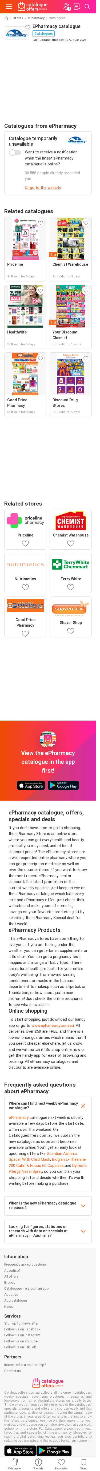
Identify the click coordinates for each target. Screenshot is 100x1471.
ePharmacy (36, 18)
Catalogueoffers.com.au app (26, 1288)
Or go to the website (43, 187)
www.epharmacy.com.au (52, 1025)
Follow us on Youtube (21, 1341)
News (8, 1307)
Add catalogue (15, 1300)
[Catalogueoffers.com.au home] (33, 7)
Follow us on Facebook (22, 1329)
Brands (9, 1283)
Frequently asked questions (25, 1264)
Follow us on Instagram (22, 1335)
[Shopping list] (77, 6)
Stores (18, 18)
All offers (11, 1276)
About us (11, 1295)
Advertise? (12, 1271)
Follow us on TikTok (20, 1347)
